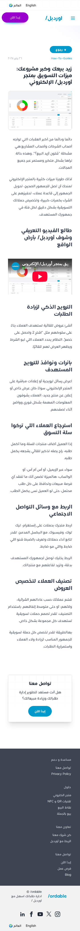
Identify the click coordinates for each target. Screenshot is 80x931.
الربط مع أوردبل (60, 841)
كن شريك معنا (61, 835)
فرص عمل (64, 868)
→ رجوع (61, 49)
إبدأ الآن (15, 17)
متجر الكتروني (62, 795)
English (31, 5)
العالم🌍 (15, 5)
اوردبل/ (53, 18)
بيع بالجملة (64, 813)
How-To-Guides (61, 58)
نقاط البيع (64, 807)
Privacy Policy (61, 774)
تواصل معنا (63, 767)
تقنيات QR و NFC (59, 801)
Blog (68, 874)
